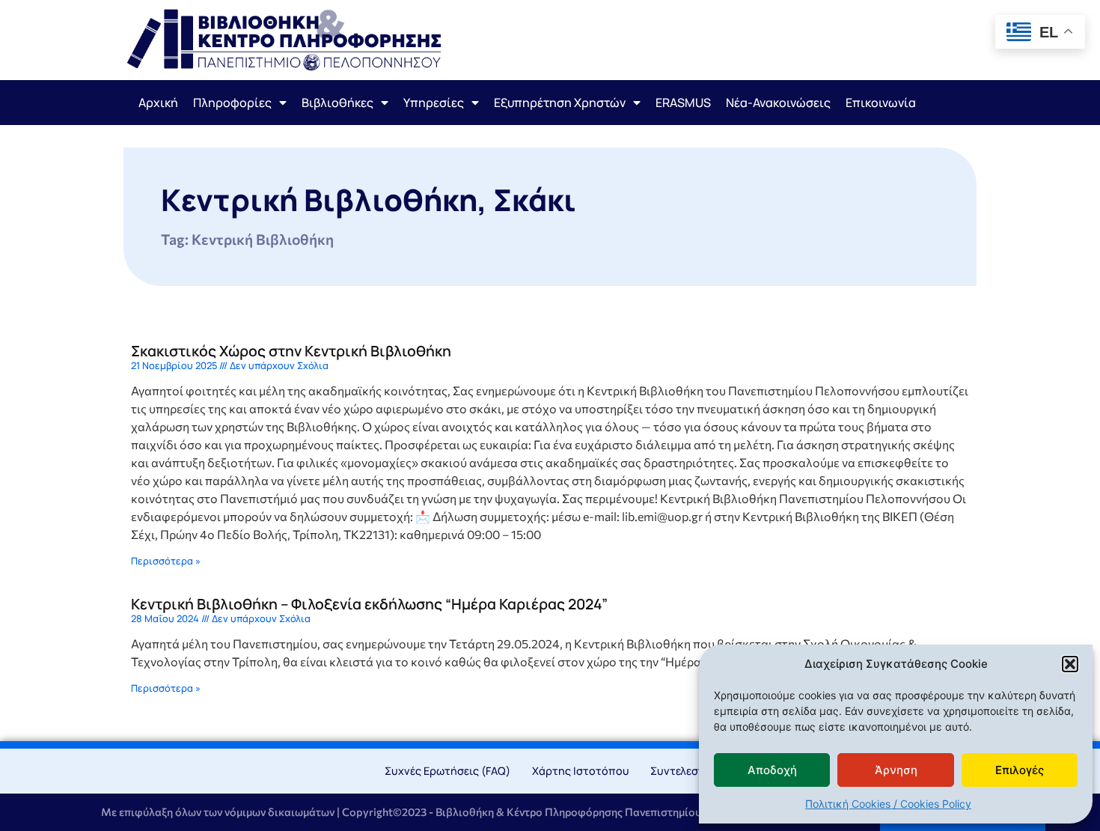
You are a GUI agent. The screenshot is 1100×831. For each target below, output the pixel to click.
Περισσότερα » (166, 560)
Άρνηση (896, 770)
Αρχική (158, 102)
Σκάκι (534, 199)
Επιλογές (1019, 770)
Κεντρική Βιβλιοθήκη (319, 199)
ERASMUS (683, 102)
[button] (1070, 664)
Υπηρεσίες (433, 102)
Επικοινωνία (881, 102)
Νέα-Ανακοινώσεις (778, 102)
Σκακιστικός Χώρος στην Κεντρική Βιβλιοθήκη (291, 351)
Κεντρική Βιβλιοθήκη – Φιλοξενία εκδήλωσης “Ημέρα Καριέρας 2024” (369, 604)
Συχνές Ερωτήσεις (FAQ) (447, 771)
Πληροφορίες (232, 102)
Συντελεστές (682, 771)
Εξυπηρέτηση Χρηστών (560, 102)
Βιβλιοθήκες (337, 102)
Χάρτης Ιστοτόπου (580, 771)
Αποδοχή (772, 770)
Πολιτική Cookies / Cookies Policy (888, 803)
